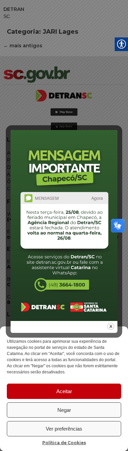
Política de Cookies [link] (64, 442)
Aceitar (64, 391)
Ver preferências (64, 429)
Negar (64, 410)
